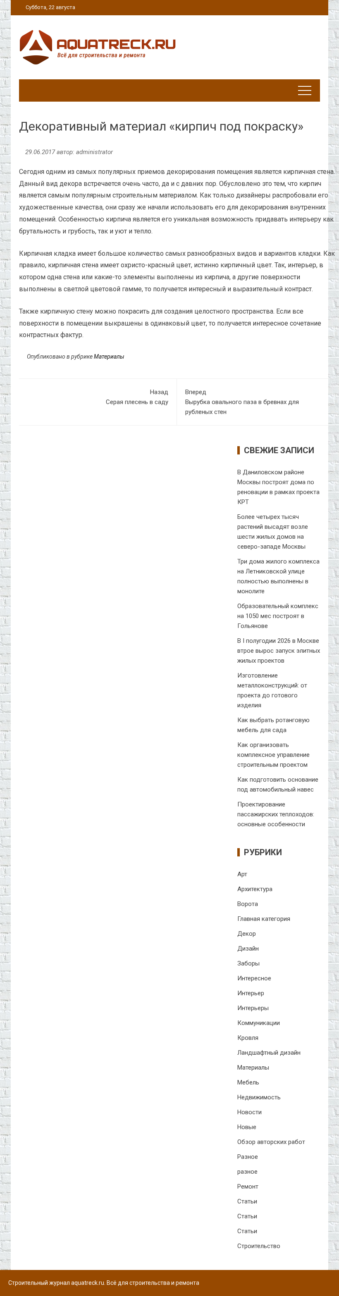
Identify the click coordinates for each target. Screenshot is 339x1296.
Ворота (247, 904)
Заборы (248, 963)
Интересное (254, 978)
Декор (246, 933)
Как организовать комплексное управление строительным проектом (273, 754)
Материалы (109, 356)
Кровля (247, 1038)
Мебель (248, 1082)
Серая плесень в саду (137, 397)
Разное (247, 1156)
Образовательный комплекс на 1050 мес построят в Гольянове (277, 616)
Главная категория (263, 919)
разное (247, 1171)
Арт (242, 874)
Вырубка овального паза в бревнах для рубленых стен (242, 402)
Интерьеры (253, 1008)
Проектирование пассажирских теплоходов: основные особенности (275, 814)
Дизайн (248, 948)
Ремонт (247, 1186)
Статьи (247, 1201)
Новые (246, 1127)
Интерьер (250, 993)
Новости (249, 1112)
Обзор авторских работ (271, 1142)
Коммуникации (258, 1023)
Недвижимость (259, 1097)
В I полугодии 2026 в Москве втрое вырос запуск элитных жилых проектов (278, 650)
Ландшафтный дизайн (269, 1052)
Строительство (258, 1246)
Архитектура (254, 889)
